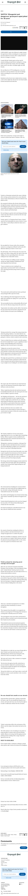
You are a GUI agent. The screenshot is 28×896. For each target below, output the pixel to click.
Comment (23, 847)
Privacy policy (4, 862)
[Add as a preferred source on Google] (15, 28)
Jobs (2, 864)
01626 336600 (8, 891)
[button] (2, 2)
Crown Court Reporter (6, 22)
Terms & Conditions (5, 860)
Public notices (4, 865)
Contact (2, 861)
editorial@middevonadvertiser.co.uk (11, 893)
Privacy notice (6, 149)
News (2, 11)
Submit (23, 146)
